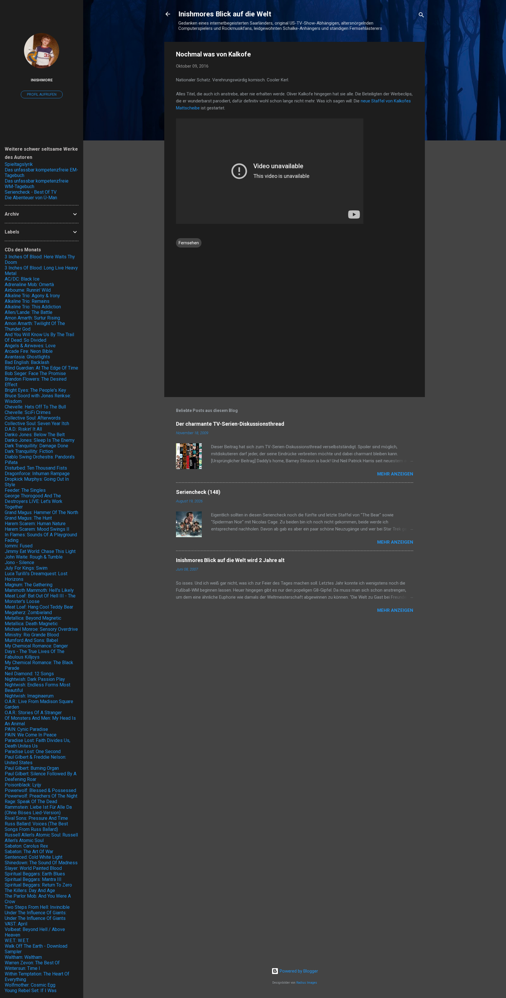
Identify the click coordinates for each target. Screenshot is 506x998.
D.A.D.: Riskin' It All (23, 429)
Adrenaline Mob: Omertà (29, 284)
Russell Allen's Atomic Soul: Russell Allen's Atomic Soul (41, 837)
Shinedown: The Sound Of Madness (41, 862)
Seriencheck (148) (198, 492)
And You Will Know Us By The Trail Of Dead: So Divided (39, 337)
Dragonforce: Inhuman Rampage (37, 473)
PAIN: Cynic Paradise (26, 729)
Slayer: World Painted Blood (33, 868)
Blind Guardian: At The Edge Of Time (41, 368)
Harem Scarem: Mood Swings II (37, 529)
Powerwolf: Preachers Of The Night (41, 796)
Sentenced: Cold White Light (33, 857)
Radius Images (306, 983)
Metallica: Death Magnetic (31, 623)
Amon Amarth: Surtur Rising (32, 318)
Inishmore (42, 80)
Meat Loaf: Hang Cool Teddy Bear (39, 607)
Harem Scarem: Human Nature (35, 523)
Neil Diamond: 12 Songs (29, 673)
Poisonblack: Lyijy (23, 785)
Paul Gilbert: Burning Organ (32, 768)
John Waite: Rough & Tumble (34, 557)
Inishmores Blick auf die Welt (224, 14)
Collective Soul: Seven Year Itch (37, 423)
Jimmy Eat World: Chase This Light (40, 551)
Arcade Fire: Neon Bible (29, 351)
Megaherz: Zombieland (28, 612)
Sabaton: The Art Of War (29, 851)
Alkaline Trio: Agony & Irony (32, 295)
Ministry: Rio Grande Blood (32, 635)
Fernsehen (189, 242)
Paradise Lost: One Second (33, 751)
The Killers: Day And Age (30, 890)
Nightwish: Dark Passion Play (35, 679)
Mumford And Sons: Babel (31, 640)
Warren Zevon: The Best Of (32, 963)
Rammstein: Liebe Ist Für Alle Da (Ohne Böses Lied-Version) (38, 809)
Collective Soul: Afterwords (33, 418)
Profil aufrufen (42, 94)
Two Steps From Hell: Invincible (37, 907)
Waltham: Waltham (23, 957)
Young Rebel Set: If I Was (31, 990)
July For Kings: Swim (26, 568)
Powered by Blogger (298, 971)
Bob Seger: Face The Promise (35, 373)
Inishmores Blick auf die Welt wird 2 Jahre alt (230, 560)
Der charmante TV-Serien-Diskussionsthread (230, 424)
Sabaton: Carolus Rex (26, 846)
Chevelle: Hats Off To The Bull (35, 407)
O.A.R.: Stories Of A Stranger (33, 712)
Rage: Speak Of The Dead (31, 801)
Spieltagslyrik (19, 164)
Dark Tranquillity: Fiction (29, 451)
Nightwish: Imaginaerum (29, 696)
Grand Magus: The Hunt (28, 518)
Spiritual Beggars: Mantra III (33, 879)
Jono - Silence (19, 562)
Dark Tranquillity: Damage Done (36, 446)
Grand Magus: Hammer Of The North (41, 512)
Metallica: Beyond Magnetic (33, 618)
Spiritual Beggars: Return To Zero (38, 885)
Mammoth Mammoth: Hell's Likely (39, 590)
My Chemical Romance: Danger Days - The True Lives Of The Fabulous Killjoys (36, 651)
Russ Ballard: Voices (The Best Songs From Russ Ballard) (36, 826)
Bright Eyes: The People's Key (35, 390)
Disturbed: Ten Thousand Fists (36, 468)
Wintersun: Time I (22, 968)
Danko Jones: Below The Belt (35, 434)
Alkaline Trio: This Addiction (33, 307)
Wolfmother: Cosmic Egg (30, 985)
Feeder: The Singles (25, 490)
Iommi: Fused (19, 546)
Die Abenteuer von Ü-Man (31, 197)
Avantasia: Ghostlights (27, 357)
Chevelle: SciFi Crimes (28, 412)
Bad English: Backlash (27, 362)
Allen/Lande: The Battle (28, 312)
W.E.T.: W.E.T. (17, 940)
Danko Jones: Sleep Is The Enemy (40, 440)
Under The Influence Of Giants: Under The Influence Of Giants (35, 915)
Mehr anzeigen (395, 474)
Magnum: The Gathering (28, 585)
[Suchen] (421, 16)
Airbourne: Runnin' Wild (28, 290)
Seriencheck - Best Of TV (31, 192)
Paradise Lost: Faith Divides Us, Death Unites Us (37, 743)
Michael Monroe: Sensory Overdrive (41, 629)
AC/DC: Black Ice (22, 279)
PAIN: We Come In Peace (31, 735)
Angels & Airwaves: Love (30, 345)
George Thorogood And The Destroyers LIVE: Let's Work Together (33, 501)
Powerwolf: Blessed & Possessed (40, 790)
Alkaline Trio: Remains (27, 301)
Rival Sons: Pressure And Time (36, 818)
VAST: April (16, 924)
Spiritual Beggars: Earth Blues (35, 874)
